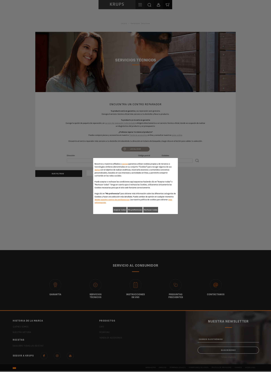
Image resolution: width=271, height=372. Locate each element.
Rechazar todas (150, 210)
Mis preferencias (135, 210)
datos (97, 170)
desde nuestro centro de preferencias (112, 199)
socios (125, 164)
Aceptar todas (120, 210)
